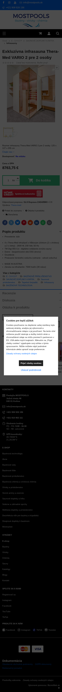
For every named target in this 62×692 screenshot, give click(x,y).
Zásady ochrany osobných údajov (21, 353)
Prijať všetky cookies (31, 363)
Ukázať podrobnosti (31, 370)
